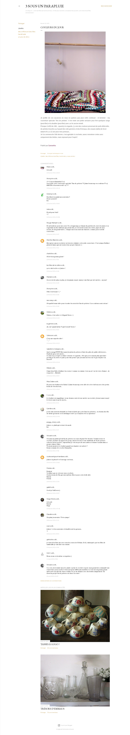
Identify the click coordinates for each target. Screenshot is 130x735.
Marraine (50, 277)
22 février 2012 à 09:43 (53, 188)
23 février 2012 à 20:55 (53, 462)
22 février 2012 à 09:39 (53, 173)
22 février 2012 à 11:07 (53, 234)
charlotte (50, 253)
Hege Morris (51, 499)
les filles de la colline (54, 265)
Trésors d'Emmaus (52, 708)
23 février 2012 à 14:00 (53, 416)
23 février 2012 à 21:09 (53, 481)
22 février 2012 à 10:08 (53, 217)
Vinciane (50, 436)
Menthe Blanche (52, 240)
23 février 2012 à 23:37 (53, 493)
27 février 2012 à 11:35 (53, 547)
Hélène (49, 312)
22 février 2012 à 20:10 (53, 343)
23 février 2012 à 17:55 (53, 451)
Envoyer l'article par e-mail (55, 153)
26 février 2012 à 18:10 (53, 534)
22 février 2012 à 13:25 (53, 306)
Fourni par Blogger (66, 725)
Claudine (50, 514)
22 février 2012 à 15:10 (53, 329)
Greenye (50, 194)
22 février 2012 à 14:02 (53, 318)
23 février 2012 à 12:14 (53, 403)
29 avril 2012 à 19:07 (52, 576)
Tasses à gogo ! (50, 644)
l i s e (48, 395)
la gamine (50, 324)
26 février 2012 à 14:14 (53, 520)
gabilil (49, 487)
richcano (71, 729)
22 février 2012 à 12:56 (53, 294)
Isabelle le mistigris (53, 349)
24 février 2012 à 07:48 (53, 508)
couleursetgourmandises (55, 456)
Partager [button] (21, 23)
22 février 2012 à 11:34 (53, 248)
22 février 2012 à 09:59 (53, 203)
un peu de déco (23, 37)
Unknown (50, 335)
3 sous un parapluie (44, 6)
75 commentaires (52, 712)
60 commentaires (52, 648)
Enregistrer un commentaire (51, 581)
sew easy (50, 300)
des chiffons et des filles (26, 32)
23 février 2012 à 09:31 (53, 376)
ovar (48, 526)
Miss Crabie (51, 381)
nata (48, 209)
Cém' (48, 553)
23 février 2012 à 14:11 (53, 430)
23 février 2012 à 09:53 (53, 389)
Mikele (49, 368)
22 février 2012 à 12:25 (53, 271)
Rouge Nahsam (52, 223)
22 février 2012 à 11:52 (53, 259)
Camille (49, 409)
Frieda (49, 468)
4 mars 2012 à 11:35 (52, 559)
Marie (49, 167)
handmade (22, 34)
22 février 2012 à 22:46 (53, 362)
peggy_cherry (51, 422)
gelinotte (50, 539)
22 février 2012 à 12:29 (53, 283)
